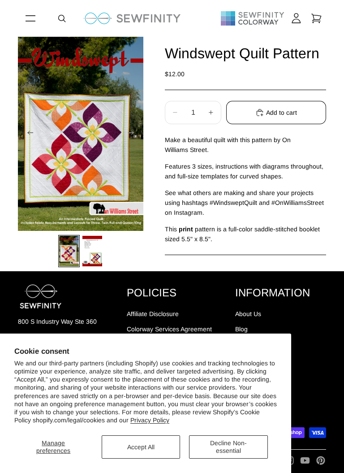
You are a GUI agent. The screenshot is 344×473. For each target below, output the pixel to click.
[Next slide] (133, 134)
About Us (248, 313)
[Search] (62, 18)
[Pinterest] (320, 460)
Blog (241, 329)
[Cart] (316, 18)
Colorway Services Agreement (169, 329)
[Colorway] (252, 18)
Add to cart (281, 112)
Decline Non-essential (228, 446)
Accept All (141, 447)
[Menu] (30, 18)
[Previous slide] (28, 134)
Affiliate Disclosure (153, 313)
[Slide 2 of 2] (92, 251)
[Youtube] (305, 460)
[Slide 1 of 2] (69, 251)
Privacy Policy (149, 420)
